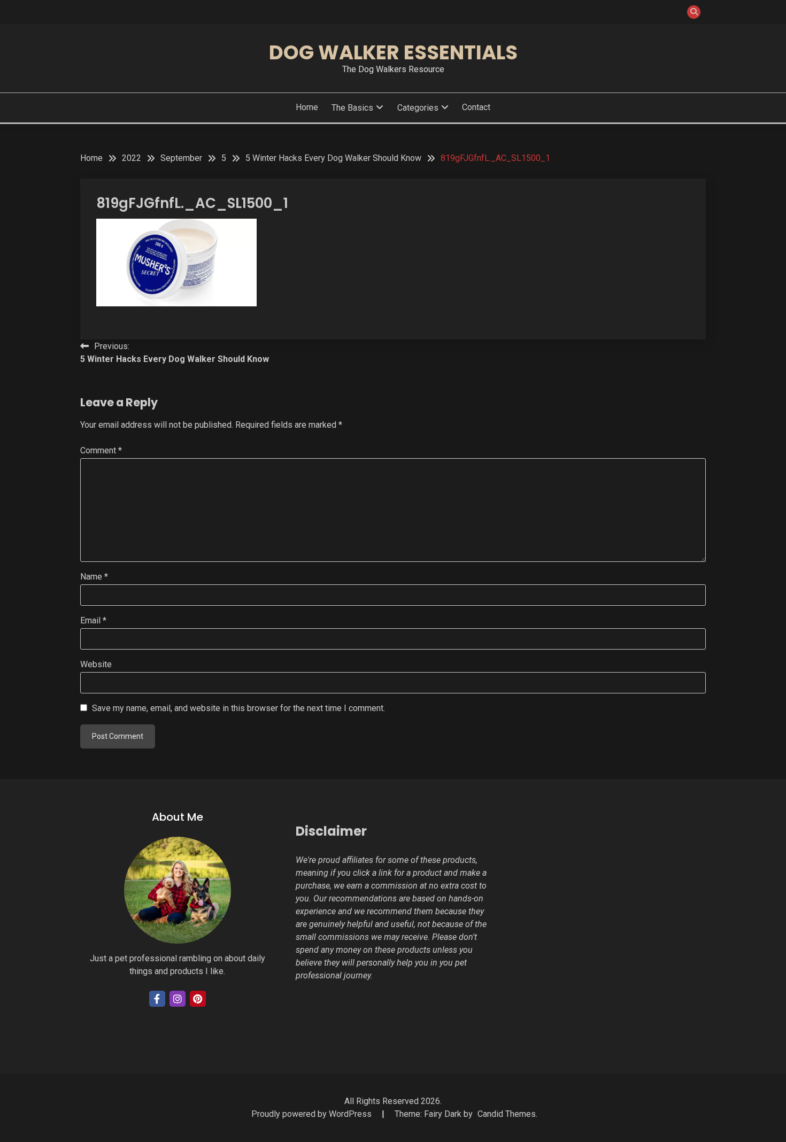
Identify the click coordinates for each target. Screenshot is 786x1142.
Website (96, 664)
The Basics (352, 108)
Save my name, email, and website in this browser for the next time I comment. (238, 708)
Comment (101, 450)
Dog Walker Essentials (393, 52)
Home (307, 107)
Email (93, 620)
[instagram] (177, 999)
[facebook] (157, 999)
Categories (417, 108)
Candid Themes (506, 1114)
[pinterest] (198, 999)
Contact (476, 107)
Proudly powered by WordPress (312, 1114)
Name (94, 577)
